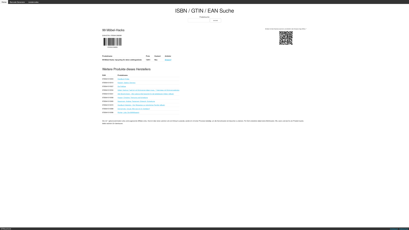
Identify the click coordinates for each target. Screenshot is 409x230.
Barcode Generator (17, 2)
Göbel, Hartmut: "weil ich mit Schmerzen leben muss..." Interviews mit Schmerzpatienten (148, 90)
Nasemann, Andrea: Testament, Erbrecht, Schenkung (136, 101)
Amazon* (168, 60)
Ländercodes (33, 2)
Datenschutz (403, 229)
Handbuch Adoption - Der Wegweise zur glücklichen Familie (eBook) (141, 105)
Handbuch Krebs (123, 79)
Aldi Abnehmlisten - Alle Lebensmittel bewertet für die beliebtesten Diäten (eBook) (146, 94)
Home (4, 2)
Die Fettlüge (122, 86)
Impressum (394, 229)
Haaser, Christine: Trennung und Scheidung (133, 97)
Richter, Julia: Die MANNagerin (128, 112)
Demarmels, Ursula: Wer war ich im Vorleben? (134, 109)
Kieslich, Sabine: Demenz (126, 82)
